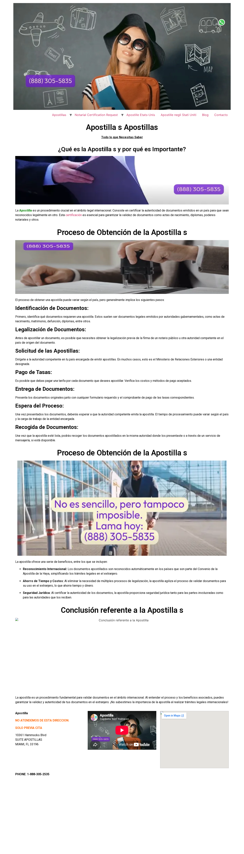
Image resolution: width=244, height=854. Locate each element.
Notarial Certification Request (96, 115)
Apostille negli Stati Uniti (178, 115)
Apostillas (59, 115)
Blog (205, 115)
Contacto (221, 115)
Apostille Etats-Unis (140, 115)
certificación (74, 215)
